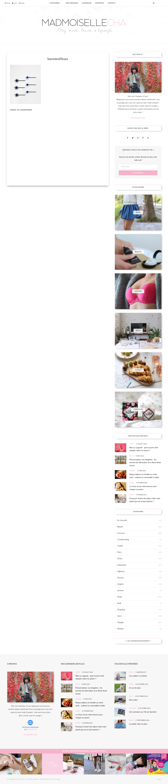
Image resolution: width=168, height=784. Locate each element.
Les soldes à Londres (138, 676)
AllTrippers (31, 729)
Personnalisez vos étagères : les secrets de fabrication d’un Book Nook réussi (145, 462)
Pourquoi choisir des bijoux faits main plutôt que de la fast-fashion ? (144, 499)
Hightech (121, 571)
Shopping (121, 610)
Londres (120, 591)
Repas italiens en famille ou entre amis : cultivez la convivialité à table (144, 475)
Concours (121, 533)
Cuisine (132, 470)
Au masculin (122, 520)
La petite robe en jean (138, 724)
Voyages (120, 622)
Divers (119, 559)
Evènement (121, 565)
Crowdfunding (123, 540)
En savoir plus (138, 118)
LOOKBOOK (87, 3)
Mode (131, 444)
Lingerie (120, 584)
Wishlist (120, 629)
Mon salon (133, 700)
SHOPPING (99, 3)
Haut (159, 779)
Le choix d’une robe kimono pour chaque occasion (143, 487)
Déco (131, 456)
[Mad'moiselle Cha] (84, 24)
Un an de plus (135, 688)
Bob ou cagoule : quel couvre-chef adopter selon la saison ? (143, 448)
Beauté (120, 527)
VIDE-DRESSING (72, 3)
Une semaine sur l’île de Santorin (143, 712)
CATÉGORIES (54, 3)
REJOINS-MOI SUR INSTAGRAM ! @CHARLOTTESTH (84, 751)
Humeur (120, 578)
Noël (119, 603)
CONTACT (112, 3)
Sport (119, 616)
